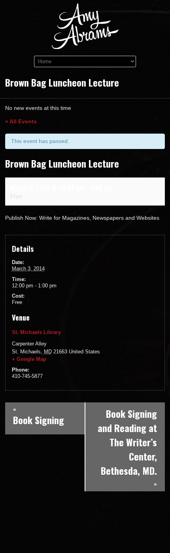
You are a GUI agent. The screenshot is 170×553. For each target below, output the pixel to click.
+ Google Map (29, 359)
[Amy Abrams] (85, 43)
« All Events (21, 121)
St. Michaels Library (36, 332)
